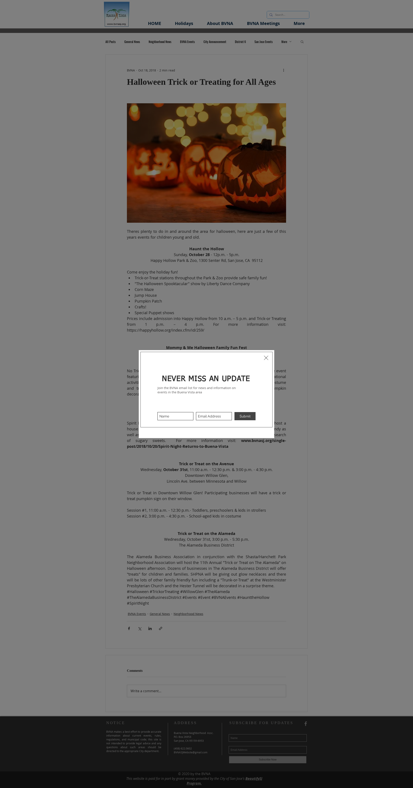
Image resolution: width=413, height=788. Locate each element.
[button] (266, 358)
